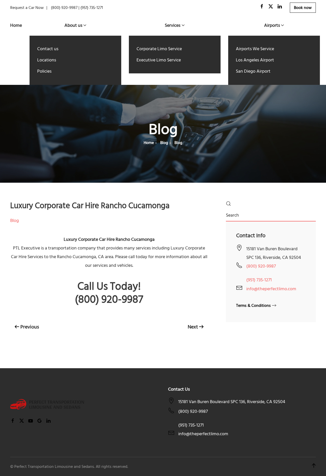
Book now (303, 7)
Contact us (47, 48)
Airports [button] (272, 25)
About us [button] (73, 25)
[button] (314, 466)
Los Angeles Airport (255, 60)
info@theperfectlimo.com (271, 289)
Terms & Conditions (253, 305)
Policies (44, 71)
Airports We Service (255, 48)
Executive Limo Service (159, 60)
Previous (29, 327)
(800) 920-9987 (261, 266)
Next (193, 327)
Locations (46, 60)
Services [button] (172, 25)
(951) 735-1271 (259, 280)
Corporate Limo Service (159, 48)
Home (16, 25)
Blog (14, 220)
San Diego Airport (253, 71)
